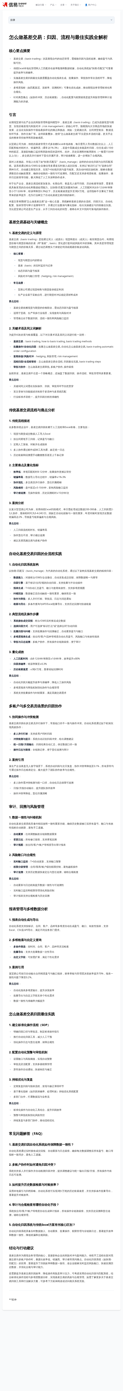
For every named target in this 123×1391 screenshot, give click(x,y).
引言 (12, 114)
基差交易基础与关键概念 (28, 221)
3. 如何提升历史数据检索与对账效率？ (34, 1184)
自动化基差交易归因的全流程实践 (35, 553)
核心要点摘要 (19, 50)
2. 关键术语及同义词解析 (25, 328)
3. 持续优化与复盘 (21, 1079)
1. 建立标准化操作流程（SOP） (29, 1025)
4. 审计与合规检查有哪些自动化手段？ (34, 1205)
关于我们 (74, 4)
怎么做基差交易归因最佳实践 (32, 1013)
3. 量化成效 (16, 652)
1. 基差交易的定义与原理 (25, 233)
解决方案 (40, 4)
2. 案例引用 (16, 760)
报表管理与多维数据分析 (28, 908)
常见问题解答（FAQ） (26, 1133)
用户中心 (90, 4)
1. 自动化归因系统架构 (24, 564)
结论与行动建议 (21, 1247)
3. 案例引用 (16, 967)
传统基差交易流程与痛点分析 (32, 409)
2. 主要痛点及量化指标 (24, 465)
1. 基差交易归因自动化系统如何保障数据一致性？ (41, 1144)
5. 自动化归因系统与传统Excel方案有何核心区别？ (42, 1225)
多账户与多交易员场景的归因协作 (35, 705)
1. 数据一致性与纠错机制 (25, 817)
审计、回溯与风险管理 (26, 806)
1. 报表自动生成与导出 (24, 920)
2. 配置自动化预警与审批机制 (28, 1052)
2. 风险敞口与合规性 (22, 855)
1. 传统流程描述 (19, 421)
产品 (52, 4)
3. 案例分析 (16, 503)
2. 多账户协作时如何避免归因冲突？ (32, 1164)
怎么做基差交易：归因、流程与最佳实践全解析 (58, 37)
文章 (62, 4)
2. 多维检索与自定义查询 (25, 940)
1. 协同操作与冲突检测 (24, 717)
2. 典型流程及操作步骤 (24, 614)
